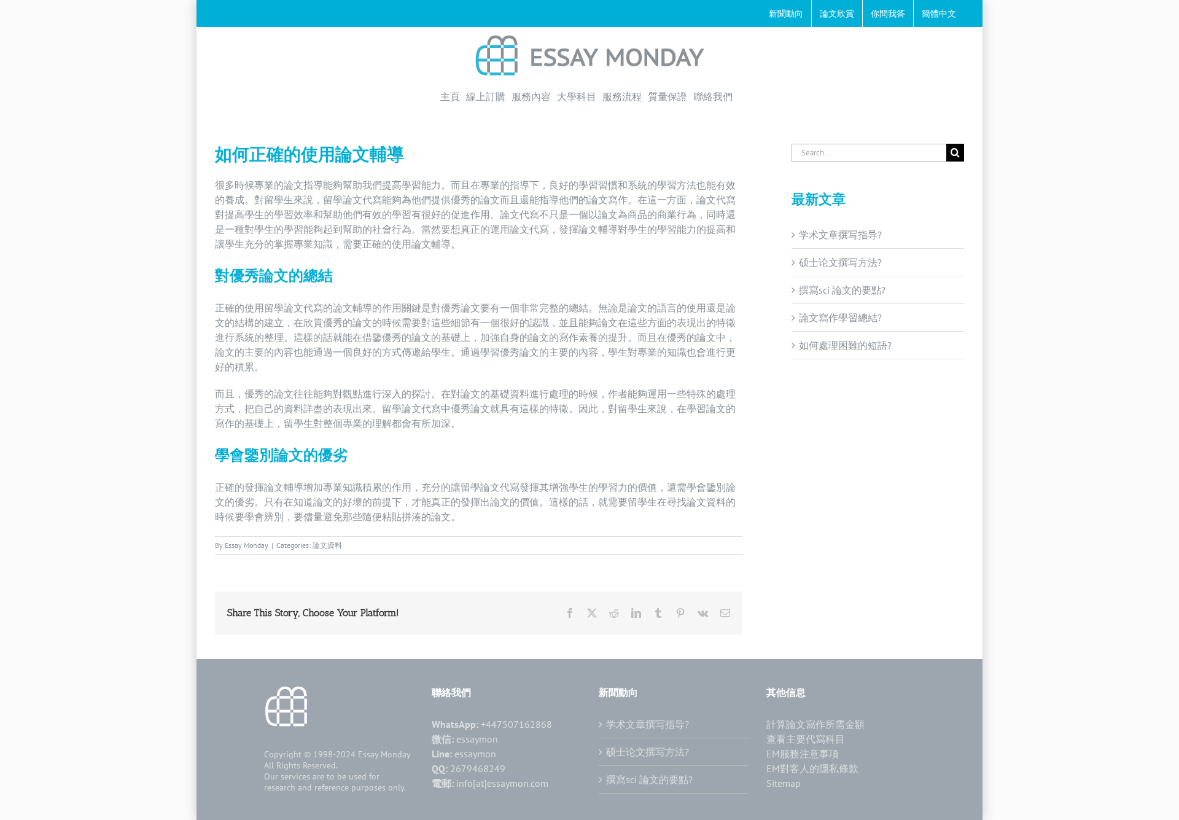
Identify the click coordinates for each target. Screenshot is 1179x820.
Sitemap (783, 783)
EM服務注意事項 (802, 754)
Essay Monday (246, 545)
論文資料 (327, 545)
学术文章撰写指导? (840, 234)
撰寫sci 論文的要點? (842, 290)
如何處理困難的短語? (845, 345)
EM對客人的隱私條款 (812, 768)
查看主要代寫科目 (805, 739)
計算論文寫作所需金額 (815, 724)
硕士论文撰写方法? (840, 262)
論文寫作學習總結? (840, 317)
